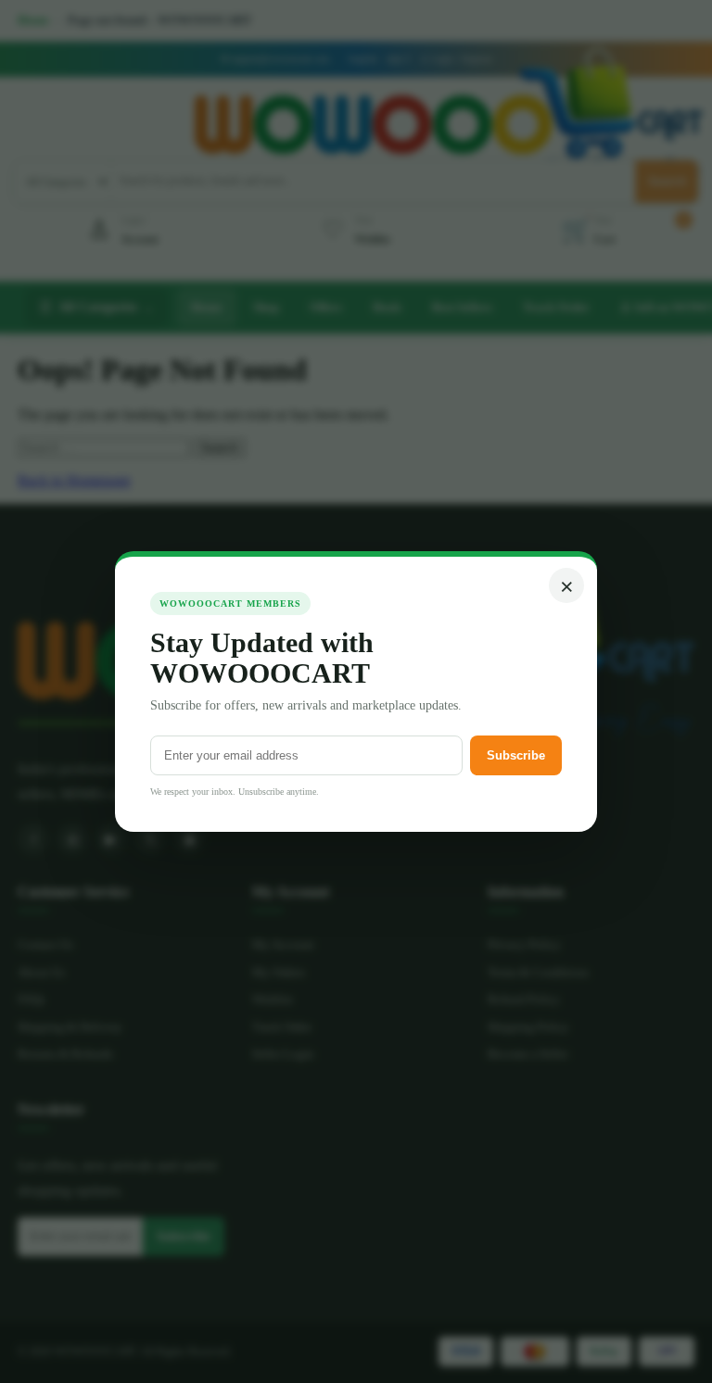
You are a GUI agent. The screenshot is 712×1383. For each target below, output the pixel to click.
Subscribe (516, 755)
